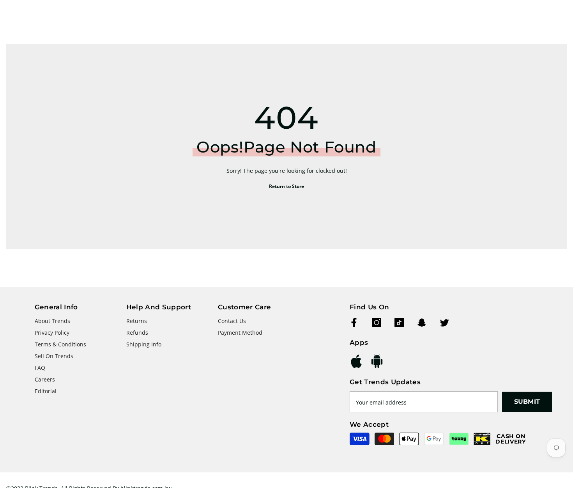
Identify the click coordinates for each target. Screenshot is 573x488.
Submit (527, 401)
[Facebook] (354, 322)
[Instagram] (376, 322)
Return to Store (286, 186)
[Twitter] (444, 322)
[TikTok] (399, 322)
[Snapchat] (421, 322)
